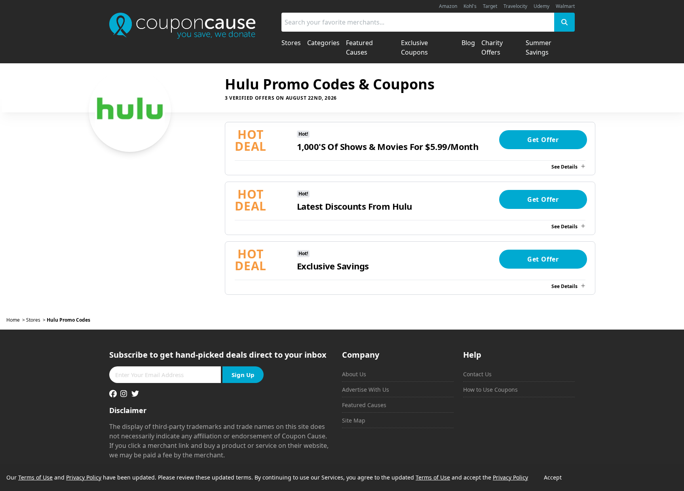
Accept (553, 477)
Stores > (36, 320)
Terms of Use (35, 477)
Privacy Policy (83, 477)
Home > (16, 320)
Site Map (353, 420)
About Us (354, 374)
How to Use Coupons (490, 389)
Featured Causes (364, 405)
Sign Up (243, 375)
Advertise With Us (365, 389)
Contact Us (477, 374)
